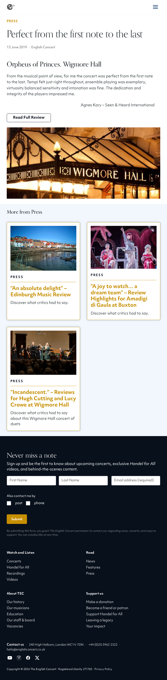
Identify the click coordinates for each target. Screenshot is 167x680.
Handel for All (18, 567)
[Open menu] (155, 7)
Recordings (16, 573)
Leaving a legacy (99, 620)
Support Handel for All (104, 614)
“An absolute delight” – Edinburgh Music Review (40, 291)
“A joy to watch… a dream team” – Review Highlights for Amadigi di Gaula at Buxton (119, 295)
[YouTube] (10, 658)
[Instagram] (19, 658)
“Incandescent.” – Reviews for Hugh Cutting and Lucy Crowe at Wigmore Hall (43, 398)
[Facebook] (28, 658)
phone (39, 503)
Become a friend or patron (107, 608)
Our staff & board (21, 620)
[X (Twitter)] (37, 658)
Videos (12, 580)
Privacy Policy (103, 669)
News (90, 561)
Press (12, 21)
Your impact (95, 626)
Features (93, 567)
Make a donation (100, 602)
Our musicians (18, 608)
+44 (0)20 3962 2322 (103, 644)
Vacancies (15, 626)
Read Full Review (29, 118)
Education (15, 614)
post (18, 503)
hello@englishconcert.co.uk (26, 649)
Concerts (14, 561)
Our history (15, 602)
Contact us (15, 645)
